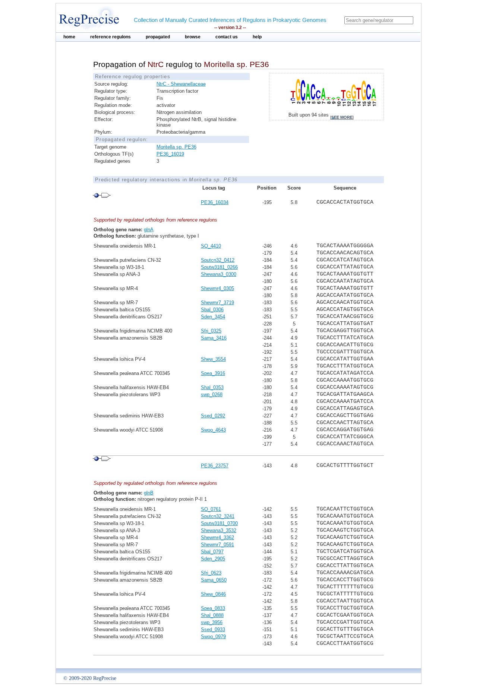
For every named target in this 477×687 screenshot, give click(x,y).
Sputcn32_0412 (217, 260)
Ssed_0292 (213, 416)
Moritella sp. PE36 (176, 147)
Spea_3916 (213, 373)
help (257, 37)
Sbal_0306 (212, 309)
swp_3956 (211, 622)
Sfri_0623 (211, 573)
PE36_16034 (214, 202)
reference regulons (110, 37)
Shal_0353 (212, 387)
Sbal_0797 (212, 551)
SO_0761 (211, 509)
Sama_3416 (214, 338)
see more (342, 117)
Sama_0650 (214, 580)
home (69, 37)
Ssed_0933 (213, 629)
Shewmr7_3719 (217, 302)
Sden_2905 (213, 559)
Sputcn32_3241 (217, 516)
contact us (226, 37)
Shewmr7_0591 (217, 544)
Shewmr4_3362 (217, 537)
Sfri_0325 (211, 331)
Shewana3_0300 (218, 274)
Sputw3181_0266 (219, 267)
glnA (149, 229)
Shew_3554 (213, 359)
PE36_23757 (214, 465)
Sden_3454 (213, 316)
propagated (158, 37)
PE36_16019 (170, 154)
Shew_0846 (213, 594)
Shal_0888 (212, 615)
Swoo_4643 (213, 430)
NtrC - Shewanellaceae (181, 84)
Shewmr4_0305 (217, 288)
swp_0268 (211, 394)
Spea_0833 (213, 608)
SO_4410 (211, 246)
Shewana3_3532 (218, 530)
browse (192, 37)
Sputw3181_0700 (219, 523)
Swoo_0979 (213, 636)
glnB (149, 493)
